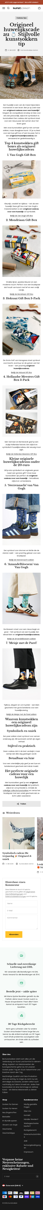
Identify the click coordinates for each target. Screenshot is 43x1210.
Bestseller (6, 1116)
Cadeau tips (22, 18)
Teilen (23, 804)
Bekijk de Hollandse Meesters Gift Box (21, 454)
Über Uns (27, 1111)
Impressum (28, 1152)
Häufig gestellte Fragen (30, 1105)
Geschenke (7, 1129)
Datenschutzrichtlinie (32, 1135)
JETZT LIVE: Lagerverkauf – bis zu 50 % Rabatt (21, 2)
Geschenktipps (8, 1133)
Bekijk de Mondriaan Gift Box (21, 294)
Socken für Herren (9, 1108)
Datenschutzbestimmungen (15, 896)
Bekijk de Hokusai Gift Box (21, 372)
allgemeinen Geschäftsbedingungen (20, 893)
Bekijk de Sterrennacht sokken (21, 560)
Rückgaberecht (30, 1130)
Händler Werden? (31, 1119)
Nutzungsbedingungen (32, 1146)
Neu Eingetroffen (9, 1112)
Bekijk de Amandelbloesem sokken (21, 639)
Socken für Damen (10, 1104)
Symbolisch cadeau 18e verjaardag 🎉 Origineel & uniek (17, 856)
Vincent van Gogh (9, 1125)
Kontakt (27, 1115)
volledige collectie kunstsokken (16, 790)
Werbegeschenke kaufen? (31, 1124)
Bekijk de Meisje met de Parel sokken (21, 714)
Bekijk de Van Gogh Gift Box (21, 216)
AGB (25, 1141)
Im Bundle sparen (9, 1121)
